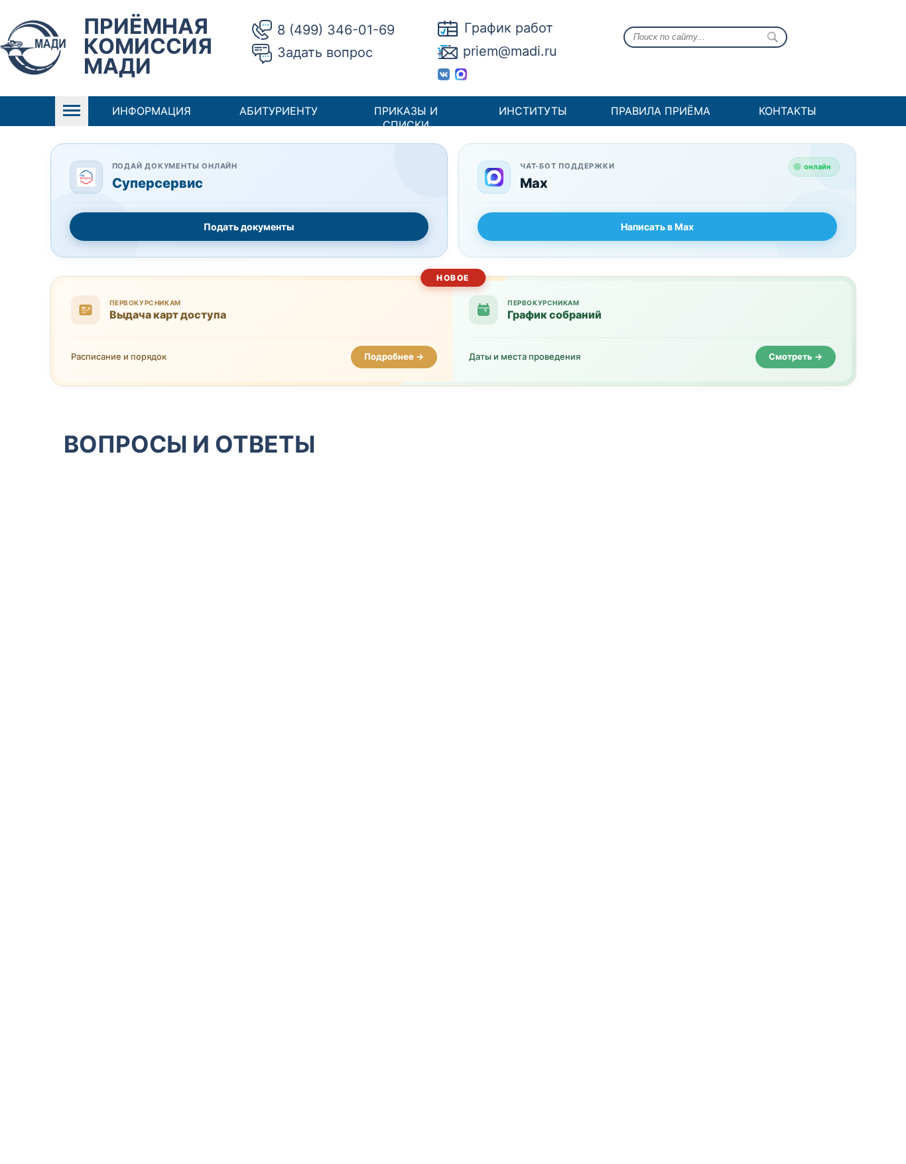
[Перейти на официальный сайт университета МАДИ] (33, 49)
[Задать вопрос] (264, 54)
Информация (151, 110)
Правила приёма (660, 110)
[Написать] (450, 51)
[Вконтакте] (446, 73)
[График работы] (451, 28)
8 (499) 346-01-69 (336, 30)
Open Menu (71, 111)
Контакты (787, 110)
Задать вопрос (325, 52)
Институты (533, 110)
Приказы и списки (406, 117)
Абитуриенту (278, 110)
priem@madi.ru (510, 51)
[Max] (463, 73)
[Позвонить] (264, 30)
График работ (508, 28)
